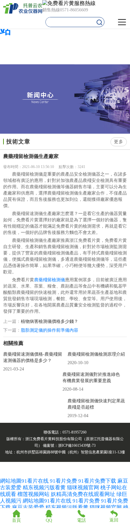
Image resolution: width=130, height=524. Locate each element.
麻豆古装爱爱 (28, 507)
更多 (118, 141)
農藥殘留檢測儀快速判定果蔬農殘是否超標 (96, 404)
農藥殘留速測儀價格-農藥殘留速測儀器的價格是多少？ (32, 357)
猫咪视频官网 (83, 488)
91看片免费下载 (97, 481)
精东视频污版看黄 (44, 488)
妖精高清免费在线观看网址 (83, 494)
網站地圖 (10, 481)
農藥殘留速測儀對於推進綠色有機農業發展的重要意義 (91, 377)
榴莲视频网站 (33, 494)
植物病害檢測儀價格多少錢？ (49, 321)
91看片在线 (35, 481)
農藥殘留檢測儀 (49, 279)
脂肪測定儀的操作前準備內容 (49, 330)
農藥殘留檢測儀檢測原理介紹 (96, 354)
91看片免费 (63, 481)
